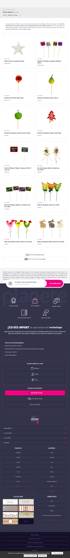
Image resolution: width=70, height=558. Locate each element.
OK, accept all (57, 553)
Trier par (5, 15)
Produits (9, 9)
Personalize (42, 555)
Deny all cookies (31, 555)
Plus (19, 486)
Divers (13, 9)
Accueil (4, 9)
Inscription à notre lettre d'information (26, 282)
